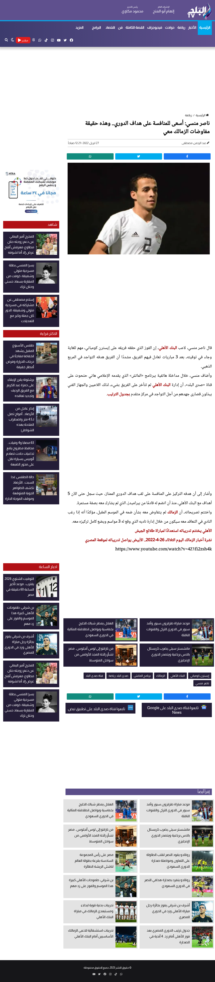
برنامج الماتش (142, 675)
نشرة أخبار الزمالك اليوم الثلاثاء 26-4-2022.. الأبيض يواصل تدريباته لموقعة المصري (148, 540)
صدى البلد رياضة (118, 675)
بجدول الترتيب (118, 394)
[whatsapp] (90, 156)
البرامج (96, 27)
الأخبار (192, 27)
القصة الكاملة (135, 27)
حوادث (169, 27)
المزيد (80, 27)
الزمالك (172, 512)
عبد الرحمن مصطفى (194, 143)
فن (120, 27)
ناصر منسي (202, 683)
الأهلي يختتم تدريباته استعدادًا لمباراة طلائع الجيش (173, 531)
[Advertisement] (107, 80)
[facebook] (187, 156)
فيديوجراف (154, 27)
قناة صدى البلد (94, 675)
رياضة (181, 27)
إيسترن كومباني (199, 675)
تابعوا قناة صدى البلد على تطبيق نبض (97, 709)
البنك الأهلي (168, 348)
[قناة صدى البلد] (199, 10)
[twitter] (138, 156)
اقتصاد (110, 27)
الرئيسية (204, 27)
